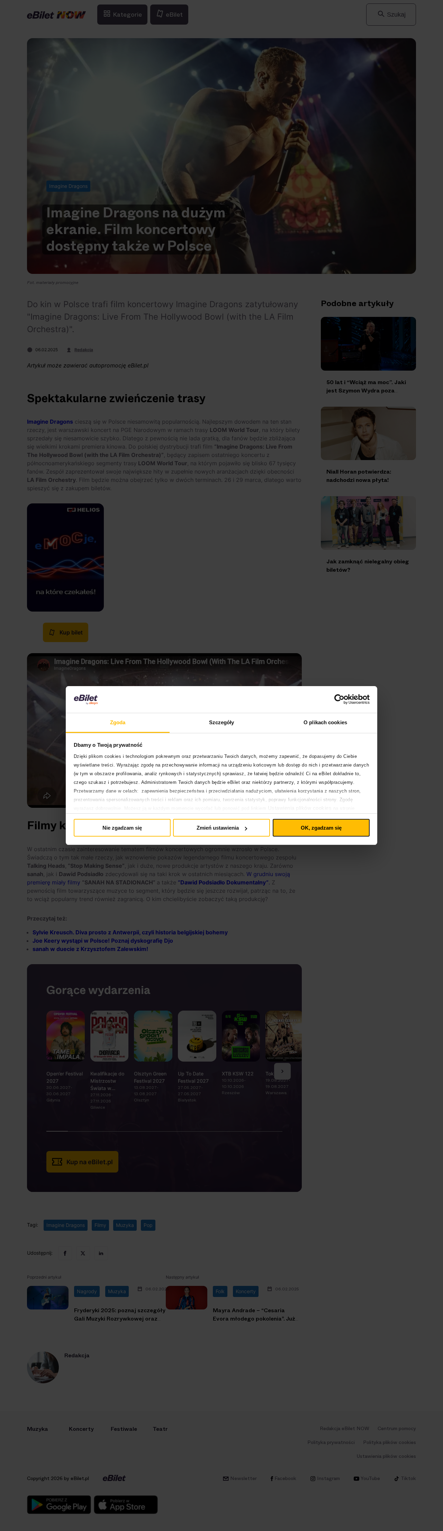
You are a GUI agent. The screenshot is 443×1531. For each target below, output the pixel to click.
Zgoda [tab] (118, 722)
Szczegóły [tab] (221, 722)
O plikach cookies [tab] (325, 722)
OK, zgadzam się (321, 828)
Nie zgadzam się (122, 828)
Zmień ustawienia (218, 828)
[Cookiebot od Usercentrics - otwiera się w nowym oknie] (339, 699)
